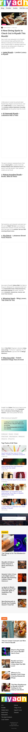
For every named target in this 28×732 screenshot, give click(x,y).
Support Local (18, 710)
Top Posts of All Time (9, 443)
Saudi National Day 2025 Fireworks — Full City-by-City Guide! (13, 467)
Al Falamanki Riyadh (10, 113)
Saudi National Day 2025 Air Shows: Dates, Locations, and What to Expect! (13, 453)
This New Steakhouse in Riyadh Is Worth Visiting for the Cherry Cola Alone (18, 687)
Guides (15, 8)
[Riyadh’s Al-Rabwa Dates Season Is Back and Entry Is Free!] (22, 564)
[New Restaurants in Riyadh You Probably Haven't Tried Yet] (22, 603)
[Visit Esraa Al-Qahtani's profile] (2, 27)
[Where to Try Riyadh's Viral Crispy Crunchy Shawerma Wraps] (6, 675)
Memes (16, 705)
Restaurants (4, 714)
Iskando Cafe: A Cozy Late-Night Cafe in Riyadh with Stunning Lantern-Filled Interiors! (9, 577)
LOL (2, 705)
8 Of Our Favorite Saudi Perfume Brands (14, 480)
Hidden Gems (5, 710)
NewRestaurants (12, 427)
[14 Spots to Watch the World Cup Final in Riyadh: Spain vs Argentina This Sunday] (22, 590)
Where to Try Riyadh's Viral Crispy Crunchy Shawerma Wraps (18, 675)
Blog (2, 8)
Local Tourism (5, 719)
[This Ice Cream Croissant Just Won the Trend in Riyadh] (14, 629)
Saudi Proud (4, 712)
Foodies (8, 8)
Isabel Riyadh (8, 52)
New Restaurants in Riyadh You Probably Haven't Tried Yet (9, 603)
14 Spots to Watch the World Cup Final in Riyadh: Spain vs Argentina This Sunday (8, 590)
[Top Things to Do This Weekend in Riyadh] (14, 543)
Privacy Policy (14, 728)
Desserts (16, 712)
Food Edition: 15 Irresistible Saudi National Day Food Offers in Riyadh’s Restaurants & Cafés (12, 493)
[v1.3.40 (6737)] (14, 699)
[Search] (24, 518)
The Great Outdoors (6, 717)
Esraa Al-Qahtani (7, 27)
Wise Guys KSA (8, 358)
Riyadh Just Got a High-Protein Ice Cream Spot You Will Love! (18, 663)
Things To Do (17, 707)
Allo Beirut (7, 236)
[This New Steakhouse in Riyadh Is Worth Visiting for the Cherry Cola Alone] (6, 687)
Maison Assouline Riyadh (12, 175)
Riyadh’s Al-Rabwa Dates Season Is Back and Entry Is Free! (8, 564)
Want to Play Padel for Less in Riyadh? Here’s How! (17, 651)
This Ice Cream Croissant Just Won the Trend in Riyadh (14, 641)
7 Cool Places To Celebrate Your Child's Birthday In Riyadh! (13, 507)
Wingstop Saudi (9, 298)
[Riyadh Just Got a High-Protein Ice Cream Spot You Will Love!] (6, 663)
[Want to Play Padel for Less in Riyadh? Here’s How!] (6, 651)
